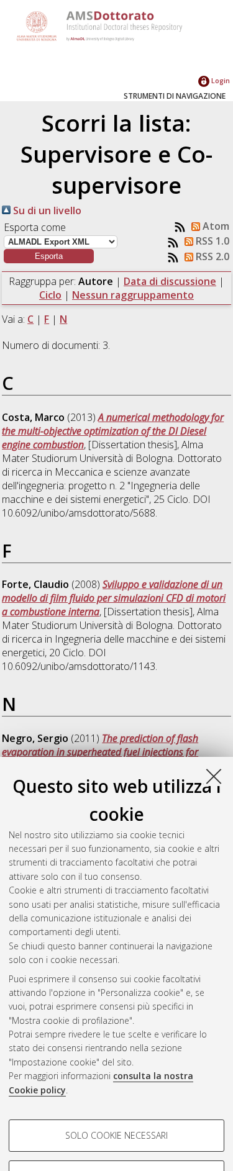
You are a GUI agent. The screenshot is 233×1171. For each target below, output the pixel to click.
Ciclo (50, 295)
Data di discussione (170, 281)
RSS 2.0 (211, 256)
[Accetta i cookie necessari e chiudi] (214, 776)
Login (219, 80)
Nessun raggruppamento (133, 295)
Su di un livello (46, 210)
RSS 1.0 (211, 241)
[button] (49, 256)
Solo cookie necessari (116, 1135)
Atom (214, 226)
